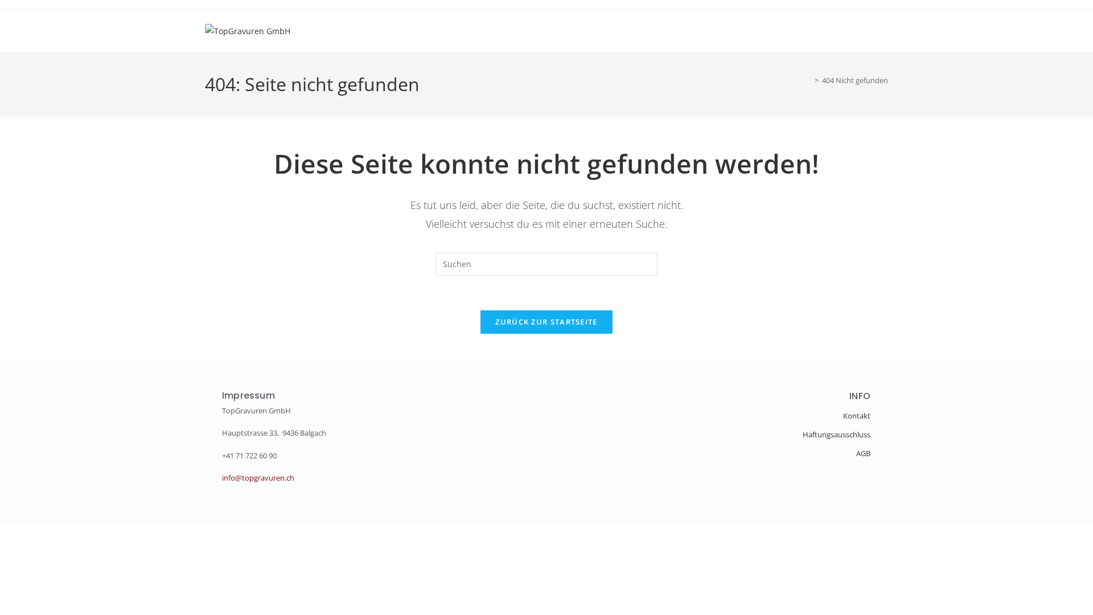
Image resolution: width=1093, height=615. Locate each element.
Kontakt (856, 416)
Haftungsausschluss (836, 434)
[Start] (808, 80)
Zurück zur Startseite (546, 322)
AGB (863, 453)
